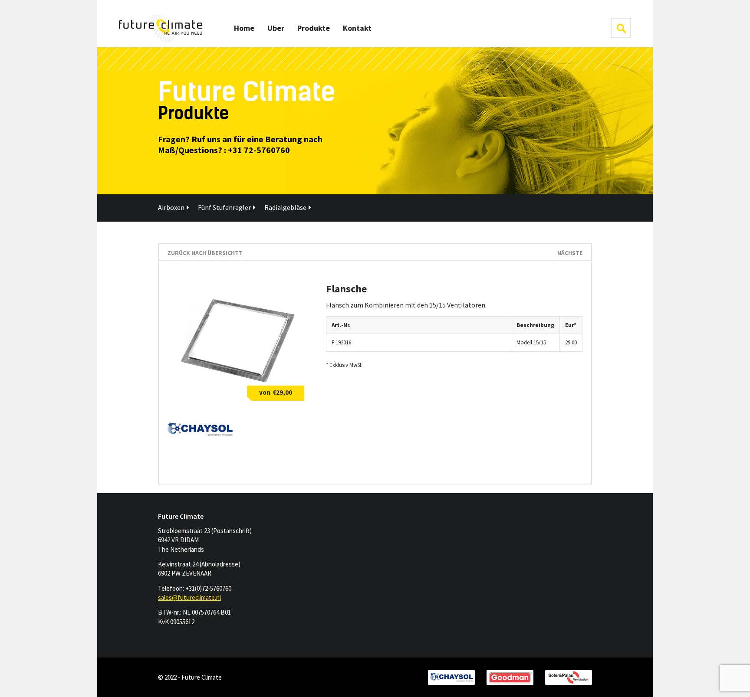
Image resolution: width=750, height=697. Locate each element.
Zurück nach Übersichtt (205, 253)
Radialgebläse (285, 207)
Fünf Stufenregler (224, 207)
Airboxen (171, 207)
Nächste (569, 253)
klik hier (621, 28)
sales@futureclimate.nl (189, 597)
